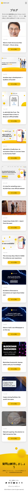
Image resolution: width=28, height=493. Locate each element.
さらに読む (14, 49)
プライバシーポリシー (14, 486)
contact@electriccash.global (15, 472)
